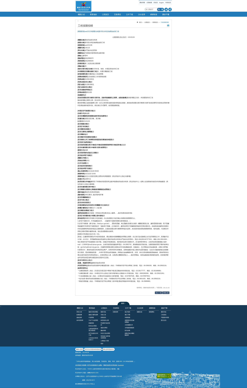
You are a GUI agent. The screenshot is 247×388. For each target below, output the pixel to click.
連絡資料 (79, 317)
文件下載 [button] (129, 14)
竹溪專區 (91, 317)
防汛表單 (127, 330)
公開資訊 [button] (105, 14)
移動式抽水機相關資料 (129, 334)
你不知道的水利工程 (93, 334)
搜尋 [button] (159, 9)
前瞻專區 (91, 323)
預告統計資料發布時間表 (105, 337)
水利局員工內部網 (80, 365)
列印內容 (168, 25)
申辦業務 (127, 317)
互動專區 (116, 308)
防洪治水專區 (93, 326)
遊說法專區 (104, 327)
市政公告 (103, 314)
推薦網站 (151, 312)
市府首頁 (168, 2)
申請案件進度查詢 (105, 324)
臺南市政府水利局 (83, 6)
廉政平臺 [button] (165, 14)
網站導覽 (142, 2)
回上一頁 (158, 293)
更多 (102, 343)
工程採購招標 (165, 22)
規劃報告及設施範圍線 (129, 321)
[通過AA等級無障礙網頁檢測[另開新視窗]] (164, 375)
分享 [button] (170, 9)
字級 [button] (166, 9)
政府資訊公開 (105, 320)
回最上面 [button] (166, 293)
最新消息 (103, 312)
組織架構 (79, 314)
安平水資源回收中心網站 (94, 365)
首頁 (140, 22)
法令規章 (140, 308)
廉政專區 (103, 330)
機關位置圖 (79, 349)
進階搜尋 (162, 9)
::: (139, 1)
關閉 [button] (122, 303)
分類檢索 (149, 2)
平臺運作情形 (165, 317)
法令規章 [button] (141, 14)
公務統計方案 (105, 340)
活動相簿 (115, 312)
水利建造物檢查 (129, 327)
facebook (121, 365)
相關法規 (139, 312)
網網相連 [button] (153, 14)
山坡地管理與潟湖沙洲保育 (93, 329)
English (161, 2)
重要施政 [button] (93, 14)
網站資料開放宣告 (108, 349)
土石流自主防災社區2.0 (93, 339)
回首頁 (156, 2)
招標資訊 (155, 22)
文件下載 (128, 308)
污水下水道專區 (93, 320)
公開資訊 (147, 22)
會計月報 (127, 314)
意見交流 (163, 320)
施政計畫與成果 (93, 314)
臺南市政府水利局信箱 (110, 365)
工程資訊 (163, 314)
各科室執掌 (80, 320)
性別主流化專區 (105, 333)
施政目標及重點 (93, 312)
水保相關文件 (129, 325)
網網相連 (152, 308)
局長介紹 (79, 312)
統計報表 (127, 312)
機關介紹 (80, 308)
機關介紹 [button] (81, 14)
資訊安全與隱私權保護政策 (93, 349)
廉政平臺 (164, 308)
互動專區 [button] (117, 14)
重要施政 (92, 308)
